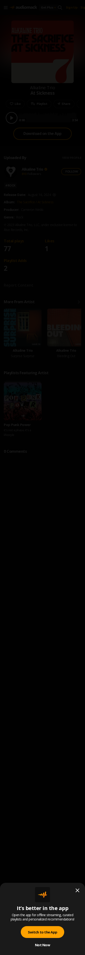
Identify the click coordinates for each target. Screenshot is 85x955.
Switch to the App (42, 932)
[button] (42, 477)
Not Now (42, 944)
